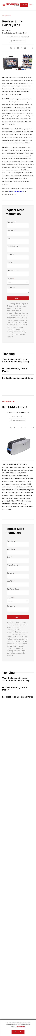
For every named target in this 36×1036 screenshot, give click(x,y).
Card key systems (8, 401)
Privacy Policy (21, 1026)
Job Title (11, 262)
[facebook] (11, 48)
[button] (3, 5)
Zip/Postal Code (13, 270)
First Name (11, 222)
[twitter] (18, 48)
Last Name (11, 230)
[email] (25, 48)
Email (9, 238)
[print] (33, 48)
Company (10, 254)
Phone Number (12, 246)
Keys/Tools (6, 16)
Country (10, 279)
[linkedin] (15, 48)
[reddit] (21, 48)
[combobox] (18, 282)
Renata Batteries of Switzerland (14, 33)
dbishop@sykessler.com (16, 191)
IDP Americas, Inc (22, 412)
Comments (11, 287)
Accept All (18, 1032)
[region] (18, 1027)
